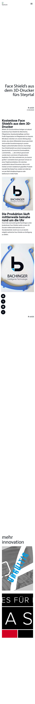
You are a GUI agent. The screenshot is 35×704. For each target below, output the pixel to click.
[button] (31, 3)
